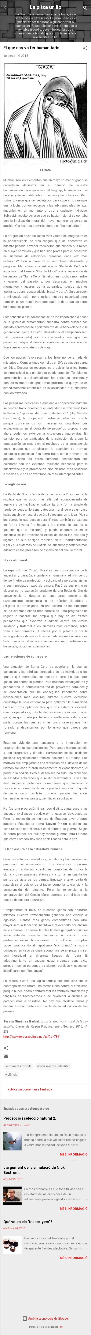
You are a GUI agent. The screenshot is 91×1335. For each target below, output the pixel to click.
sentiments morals (18, 1066)
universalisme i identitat (53, 1066)
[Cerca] (85, 8)
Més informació (74, 1154)
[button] (85, 49)
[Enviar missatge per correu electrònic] (5, 1058)
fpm (61, 1326)
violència (11, 1075)
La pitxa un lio (45, 7)
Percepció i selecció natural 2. (29, 1118)
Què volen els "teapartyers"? (27, 1221)
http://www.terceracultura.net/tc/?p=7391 (32, 1037)
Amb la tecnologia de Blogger (48, 1318)
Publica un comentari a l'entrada (30, 1089)
